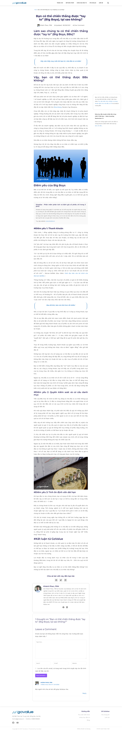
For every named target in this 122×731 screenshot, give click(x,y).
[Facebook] (63, 607)
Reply (84, 693)
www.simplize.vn (50, 221)
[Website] (78, 663)
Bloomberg (57, 107)
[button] (108, 3)
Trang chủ (60, 2)
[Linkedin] (67, 607)
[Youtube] (17, 723)
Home (35, 9)
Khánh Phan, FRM (46, 682)
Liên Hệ (101, 2)
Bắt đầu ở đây (70, 2)
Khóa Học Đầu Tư (82, 2)
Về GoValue (93, 2)
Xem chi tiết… (99, 125)
